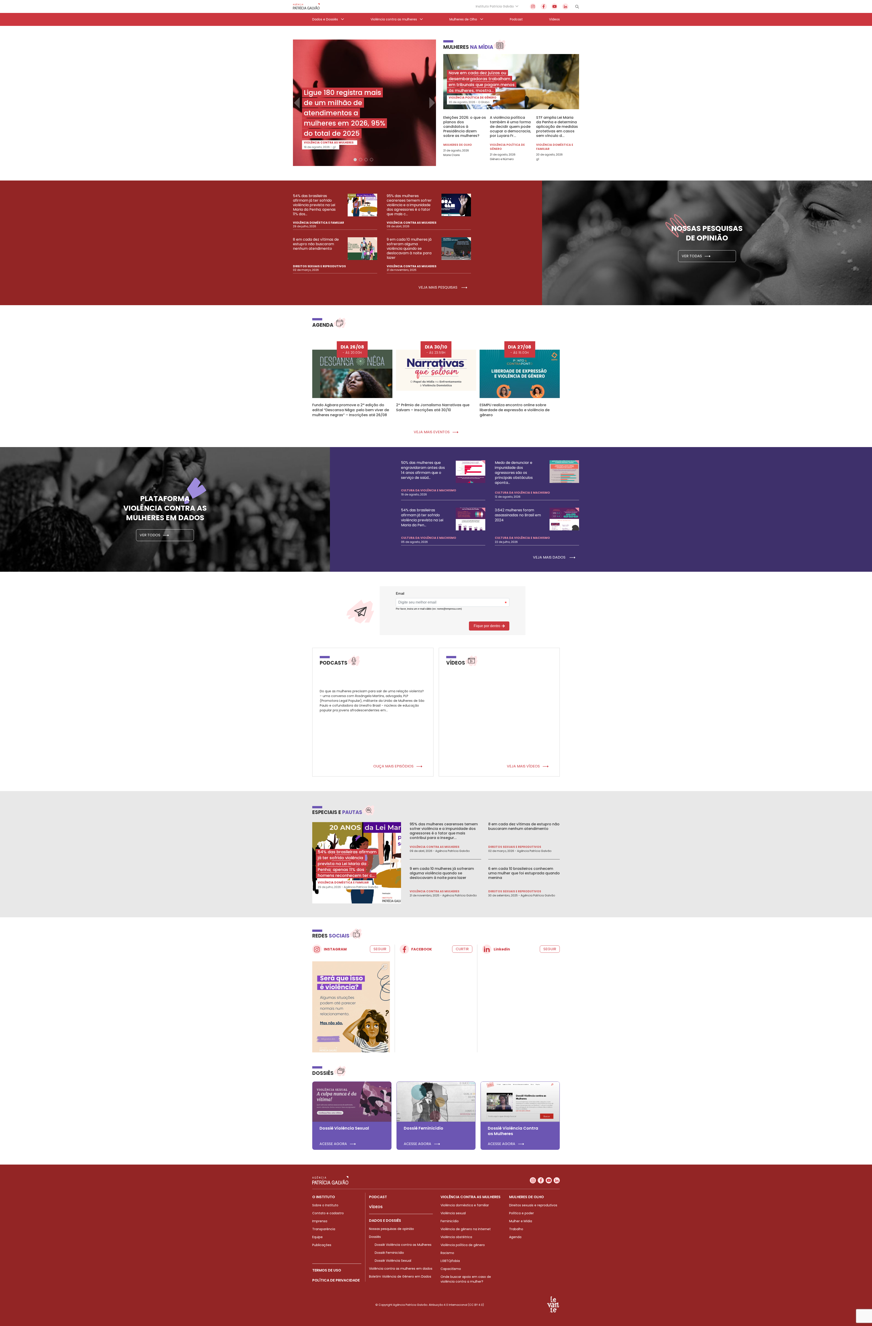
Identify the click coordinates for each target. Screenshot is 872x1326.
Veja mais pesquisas (438, 287)
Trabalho (516, 1229)
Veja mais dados (549, 557)
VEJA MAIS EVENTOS (432, 432)
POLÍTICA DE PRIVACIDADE (336, 1280)
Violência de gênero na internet (466, 1229)
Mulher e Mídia (520, 1221)
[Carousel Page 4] (371, 159)
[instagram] (533, 6)
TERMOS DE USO (326, 1270)
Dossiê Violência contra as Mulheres (403, 1244)
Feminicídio (450, 1221)
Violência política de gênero (472, 97)
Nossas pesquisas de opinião (391, 1229)
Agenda (515, 1237)
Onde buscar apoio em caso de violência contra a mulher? (466, 1279)
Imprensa (319, 1221)
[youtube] (554, 6)
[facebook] (544, 6)
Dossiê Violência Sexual (393, 1260)
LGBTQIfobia (450, 1261)
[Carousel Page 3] (366, 159)
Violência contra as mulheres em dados (400, 1268)
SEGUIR (380, 949)
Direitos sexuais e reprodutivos (319, 266)
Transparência (323, 1229)
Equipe (317, 1237)
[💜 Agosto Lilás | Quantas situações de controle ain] (351, 1010)
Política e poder (521, 1213)
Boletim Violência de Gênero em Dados (400, 1276)
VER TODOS (150, 535)
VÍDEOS (376, 1207)
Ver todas (692, 256)
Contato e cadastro (328, 1213)
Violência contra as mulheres (329, 142)
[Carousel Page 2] (360, 159)
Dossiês (375, 1236)
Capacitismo (451, 1269)
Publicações (321, 1245)
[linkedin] (565, 6)
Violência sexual (453, 1213)
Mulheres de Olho (457, 145)
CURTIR (462, 949)
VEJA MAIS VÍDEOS (524, 766)
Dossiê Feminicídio (389, 1252)
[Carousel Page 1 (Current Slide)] (355, 159)
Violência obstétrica (456, 1237)
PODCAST (378, 1197)
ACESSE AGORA (334, 1144)
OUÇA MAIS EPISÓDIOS (393, 766)
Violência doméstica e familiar (554, 147)
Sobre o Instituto (325, 1205)
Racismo (447, 1253)
